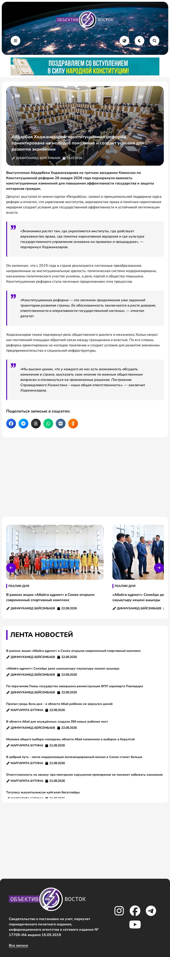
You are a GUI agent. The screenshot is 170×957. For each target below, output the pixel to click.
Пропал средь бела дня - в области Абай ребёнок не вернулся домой (59, 704)
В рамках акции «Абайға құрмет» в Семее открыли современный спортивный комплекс (73, 651)
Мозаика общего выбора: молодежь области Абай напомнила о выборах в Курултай (70, 739)
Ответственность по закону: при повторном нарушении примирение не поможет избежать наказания (84, 775)
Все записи (18, 945)
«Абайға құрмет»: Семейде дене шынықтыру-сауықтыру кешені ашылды (62, 668)
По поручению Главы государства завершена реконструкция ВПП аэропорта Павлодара (74, 686)
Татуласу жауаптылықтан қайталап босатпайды (43, 792)
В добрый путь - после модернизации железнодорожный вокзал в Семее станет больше (74, 757)
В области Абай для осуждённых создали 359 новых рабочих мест (57, 721)
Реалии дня (18, 586)
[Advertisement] (85, 477)
